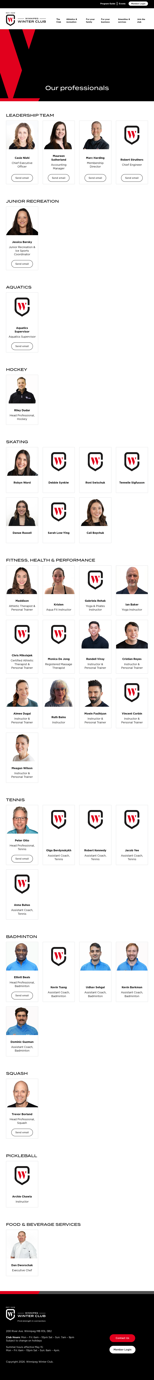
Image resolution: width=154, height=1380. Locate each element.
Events (122, 3)
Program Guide (107, 3)
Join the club (141, 20)
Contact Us (122, 1338)
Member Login (138, 3)
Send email (22, 178)
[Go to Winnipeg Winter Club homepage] (26, 19)
